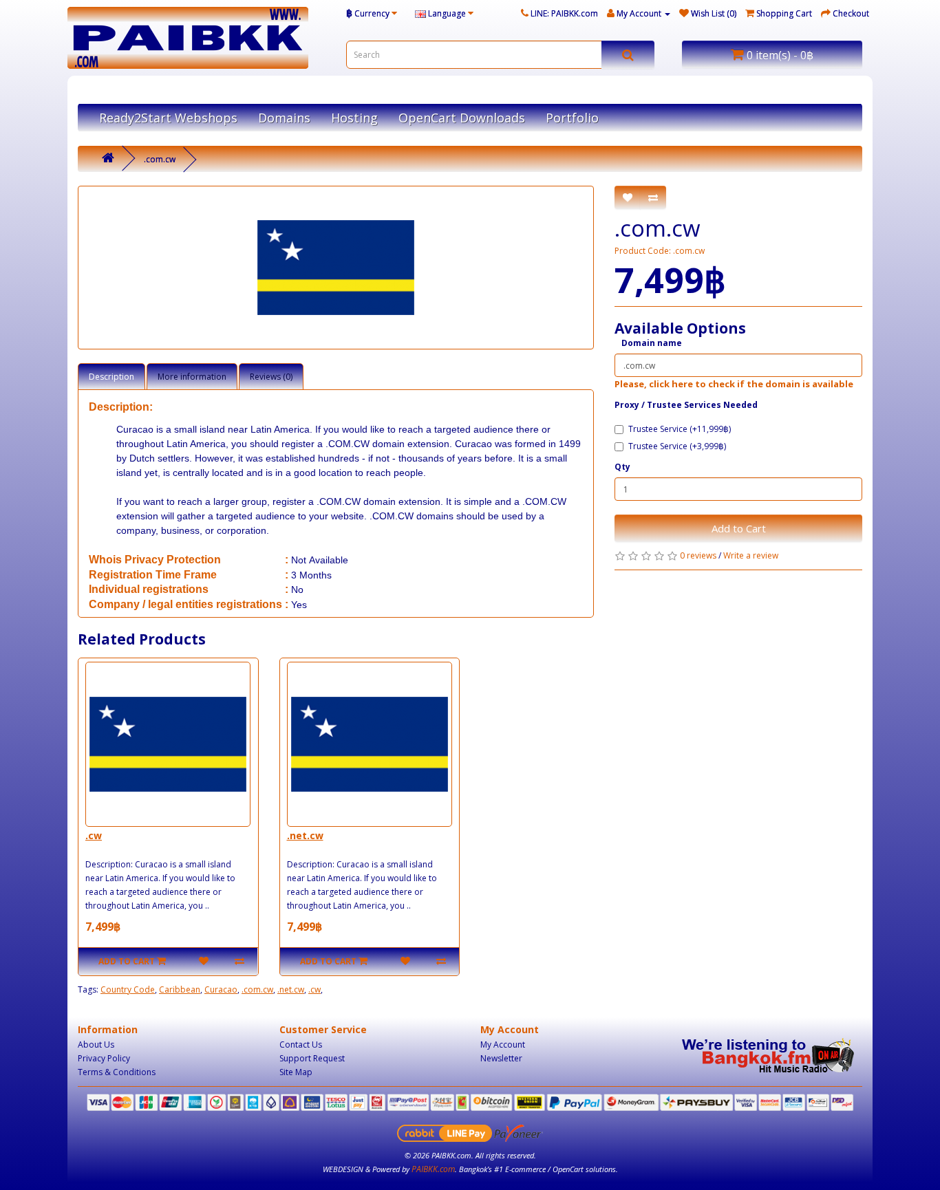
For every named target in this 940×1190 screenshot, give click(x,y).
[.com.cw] (336, 267)
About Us (96, 1044)
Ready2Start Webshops (168, 117)
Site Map (295, 1072)
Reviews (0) (271, 376)
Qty (622, 467)
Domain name (651, 343)
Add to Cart (739, 528)
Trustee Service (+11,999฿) (679, 429)
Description (111, 376)
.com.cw (159, 159)
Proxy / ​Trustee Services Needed (686, 405)
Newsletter (501, 1058)
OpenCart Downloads (461, 117)
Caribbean (179, 989)
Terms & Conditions (117, 1072)
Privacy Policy (104, 1058)
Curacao (220, 989)
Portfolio (572, 117)
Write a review (750, 555)
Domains (284, 117)
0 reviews (698, 555)
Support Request (312, 1058)
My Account (502, 1044)
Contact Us (300, 1044)
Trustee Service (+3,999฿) (677, 446)
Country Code (127, 989)
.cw (93, 835)
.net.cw (305, 835)
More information (192, 376)
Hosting (354, 117)
